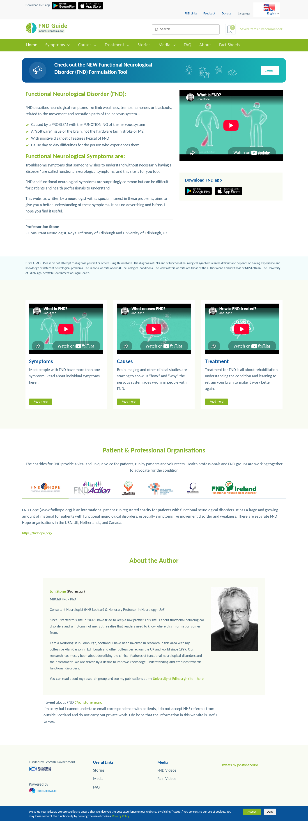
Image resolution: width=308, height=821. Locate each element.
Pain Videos (166, 779)
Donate (226, 13)
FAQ (187, 45)
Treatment (114, 45)
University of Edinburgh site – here (178, 679)
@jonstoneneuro (88, 703)
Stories (144, 45)
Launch (270, 70)
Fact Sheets (229, 45)
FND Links (191, 13)
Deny (270, 812)
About (205, 45)
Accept (252, 812)
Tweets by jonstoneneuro (240, 765)
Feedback (209, 13)
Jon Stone (58, 592)
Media (164, 45)
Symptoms (55, 45)
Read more (41, 402)
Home (31, 45)
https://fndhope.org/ (37, 533)
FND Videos (166, 770)
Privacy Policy (120, 816)
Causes (84, 45)
